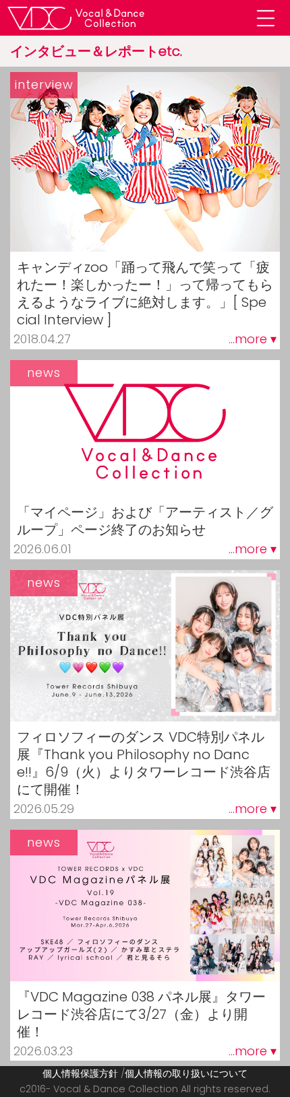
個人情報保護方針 (80, 1073)
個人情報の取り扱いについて (186, 1073)
